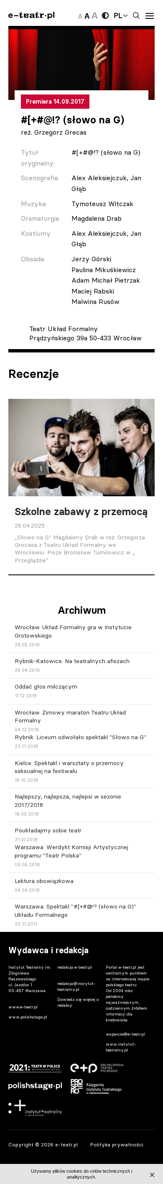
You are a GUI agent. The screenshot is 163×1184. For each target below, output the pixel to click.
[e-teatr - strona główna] (31, 16)
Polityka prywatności (116, 1144)
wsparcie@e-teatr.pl (125, 1034)
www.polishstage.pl (27, 1017)
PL (118, 15)
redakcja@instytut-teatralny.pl (76, 986)
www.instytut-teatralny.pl (121, 1047)
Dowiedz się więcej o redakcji (78, 1002)
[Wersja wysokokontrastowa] (105, 15)
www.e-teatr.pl (23, 1007)
